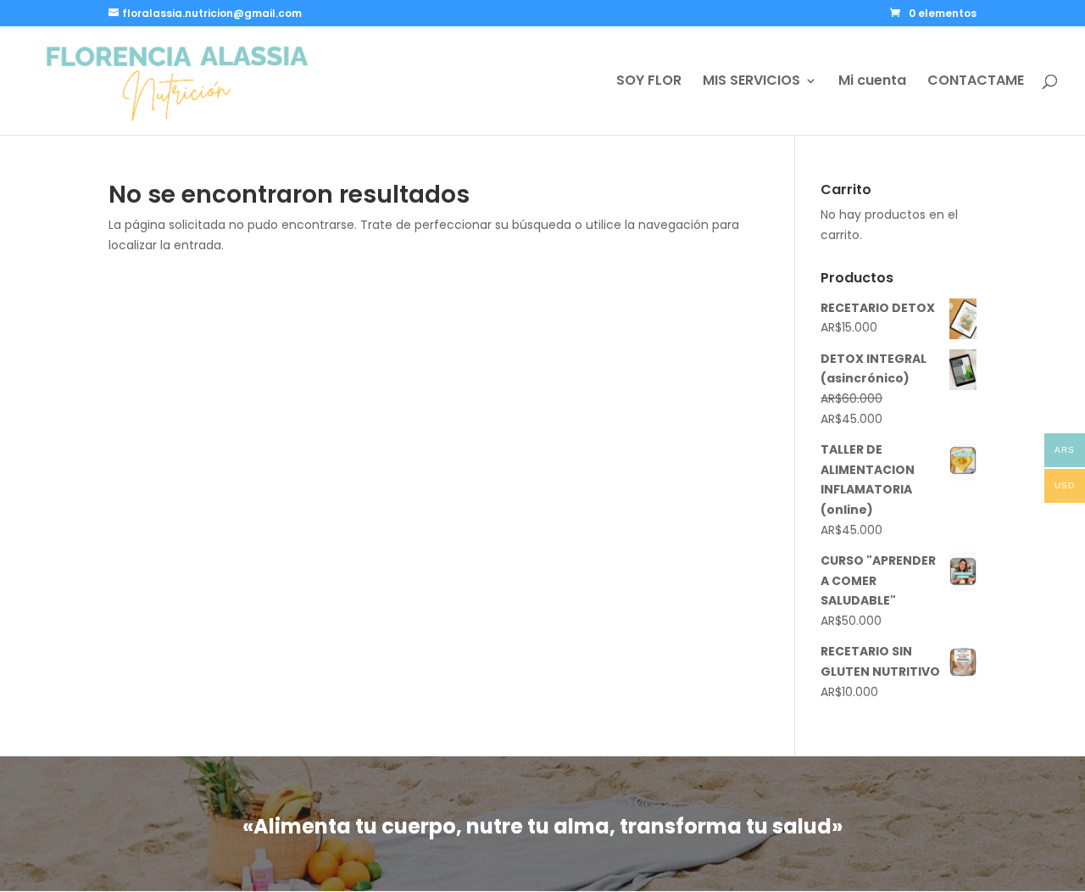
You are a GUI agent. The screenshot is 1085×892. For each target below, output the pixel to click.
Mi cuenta (872, 82)
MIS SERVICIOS (751, 82)
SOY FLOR (649, 82)
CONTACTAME (975, 82)
